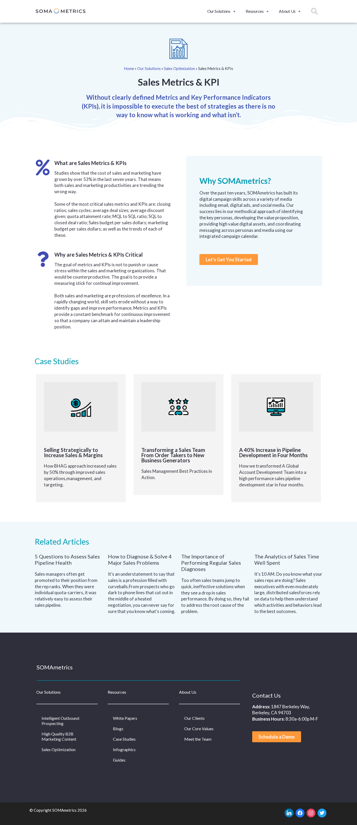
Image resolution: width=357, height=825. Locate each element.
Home (129, 68)
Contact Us (266, 695)
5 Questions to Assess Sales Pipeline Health (67, 559)
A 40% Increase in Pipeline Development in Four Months (273, 452)
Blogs (118, 728)
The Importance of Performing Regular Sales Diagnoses (211, 562)
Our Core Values (199, 728)
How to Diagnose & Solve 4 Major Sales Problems (140, 559)
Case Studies (124, 738)
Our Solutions (219, 11)
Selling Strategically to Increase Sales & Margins (73, 452)
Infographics (124, 749)
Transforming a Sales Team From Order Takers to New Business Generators (173, 455)
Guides (119, 759)
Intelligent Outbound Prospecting (60, 721)
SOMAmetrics (55, 667)
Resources (254, 11)
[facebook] (300, 812)
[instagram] (311, 812)
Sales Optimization (179, 68)
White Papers (125, 718)
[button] (228, 259)
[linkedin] (289, 812)
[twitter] (322, 812)
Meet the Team (197, 738)
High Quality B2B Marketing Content (59, 736)
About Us (287, 11)
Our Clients (194, 718)
